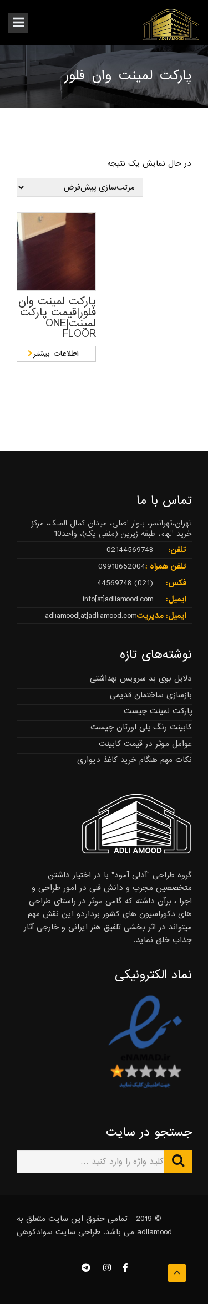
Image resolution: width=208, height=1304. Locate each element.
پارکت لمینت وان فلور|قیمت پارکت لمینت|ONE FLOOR (57, 317)
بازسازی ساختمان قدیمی (151, 695)
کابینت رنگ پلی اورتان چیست (141, 727)
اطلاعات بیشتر (56, 354)
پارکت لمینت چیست (158, 711)
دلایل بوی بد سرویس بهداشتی (141, 678)
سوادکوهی (35, 1232)
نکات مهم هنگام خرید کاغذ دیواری (134, 760)
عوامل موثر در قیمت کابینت (145, 744)
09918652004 (121, 566)
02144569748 (129, 550)
